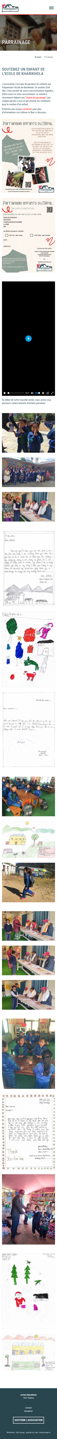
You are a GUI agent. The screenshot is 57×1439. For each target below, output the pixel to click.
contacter (27, 109)
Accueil (38, 57)
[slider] (16, 393)
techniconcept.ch (44, 1432)
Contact (28, 1408)
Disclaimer (28, 1411)
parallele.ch (30, 1432)
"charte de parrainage (35, 97)
